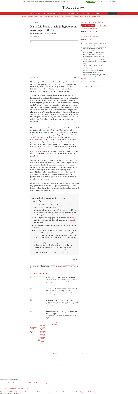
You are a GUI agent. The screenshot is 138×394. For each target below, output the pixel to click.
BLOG (107, 13)
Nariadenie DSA (74, 391)
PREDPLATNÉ (91, 1)
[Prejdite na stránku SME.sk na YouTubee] (8, 390)
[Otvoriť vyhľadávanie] (115, 13)
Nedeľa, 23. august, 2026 (65, 10)
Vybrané (83, 82)
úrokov (59, 114)
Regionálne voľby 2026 (60, 1)
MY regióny (87, 16)
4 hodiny (83, 31)
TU (51, 266)
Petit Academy (58, 391)
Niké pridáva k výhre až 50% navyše (60, 277)
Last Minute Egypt (42, 337)
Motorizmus (68, 16)
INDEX (55, 13)
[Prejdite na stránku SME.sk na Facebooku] (1, 390)
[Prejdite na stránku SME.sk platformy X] (3, 390)
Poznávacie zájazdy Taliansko (34, 328)
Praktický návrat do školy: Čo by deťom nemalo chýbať (61, 313)
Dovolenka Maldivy (42, 335)
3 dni (94, 31)
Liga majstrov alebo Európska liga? (60, 300)
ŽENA (97, 13)
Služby (28, 1)
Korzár (93, 16)
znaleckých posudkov (37, 151)
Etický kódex (32, 383)
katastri (72, 220)
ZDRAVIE (102, 13)
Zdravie (41, 16)
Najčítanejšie (96, 81)
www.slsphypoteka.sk (37, 139)
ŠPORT (64, 13)
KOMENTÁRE (71, 13)
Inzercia (34, 391)
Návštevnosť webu (41, 391)
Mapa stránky (43, 383)
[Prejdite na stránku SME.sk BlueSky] (10, 390)
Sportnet (13, 391)
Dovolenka (55, 322)
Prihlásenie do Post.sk (5, 391)
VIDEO (84, 13)
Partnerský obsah (86, 78)
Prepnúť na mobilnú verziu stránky (9, 379)
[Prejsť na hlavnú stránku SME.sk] (4, 383)
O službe (24, 16)
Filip (78, 10)
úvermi (43, 128)
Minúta (86, 366)
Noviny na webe (34, 1)
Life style (57, 16)
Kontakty (10, 383)
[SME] (57, 6)
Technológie (30, 16)
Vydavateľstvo (28, 391)
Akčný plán (81, 391)
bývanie (65, 139)
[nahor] (48, 383)
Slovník (50, 1)
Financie (81, 16)
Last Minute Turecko (42, 332)
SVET (59, 13)
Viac (67, 1)
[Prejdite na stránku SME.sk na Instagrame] (5, 390)
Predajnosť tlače (50, 391)
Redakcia (15, 383)
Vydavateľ (20, 383)
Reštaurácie (55, 324)
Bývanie (62, 16)
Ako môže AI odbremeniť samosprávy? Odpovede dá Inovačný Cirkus (61, 290)
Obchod (36, 16)
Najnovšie (89, 81)
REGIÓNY (49, 13)
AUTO (88, 13)
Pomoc (38, 383)
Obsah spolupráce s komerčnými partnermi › (92, 86)
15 (31, 14)
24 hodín (89, 31)
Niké (47, 282)
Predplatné (26, 383)
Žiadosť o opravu (93, 391)
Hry (53, 1)
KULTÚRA (78, 13)
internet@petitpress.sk (63, 266)
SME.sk (24, 13)
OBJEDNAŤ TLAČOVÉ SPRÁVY (88, 25)
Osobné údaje (66, 391)
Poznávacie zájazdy (42, 329)
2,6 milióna (70, 265)
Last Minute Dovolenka (44, 1)
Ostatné (98, 16)
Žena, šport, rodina (49, 16)
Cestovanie (75, 16)
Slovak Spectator (20, 391)
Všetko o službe (102, 25)
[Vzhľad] (106, 2)
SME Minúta (36, 13)
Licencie (87, 391)
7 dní (97, 31)
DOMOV (43, 13)
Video (54, 378)
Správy (23, 1)
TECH (93, 13)
